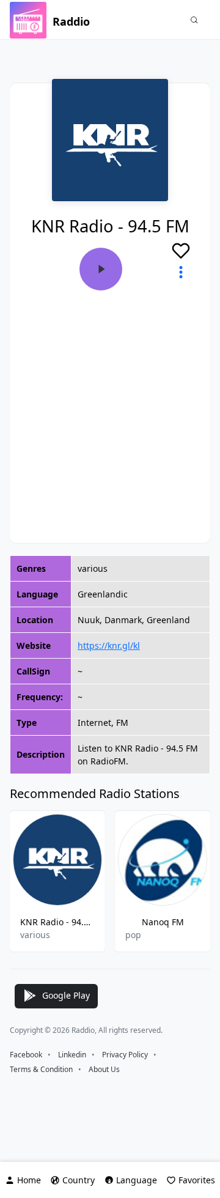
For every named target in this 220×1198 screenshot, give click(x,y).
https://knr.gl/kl (109, 645)
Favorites (196, 1180)
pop (133, 935)
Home (29, 1180)
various (35, 935)
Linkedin (72, 1054)
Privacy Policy (125, 1054)
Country (78, 1180)
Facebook (26, 1054)
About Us (104, 1069)
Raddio (71, 21)
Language (136, 1180)
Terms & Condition (41, 1069)
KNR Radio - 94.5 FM (57, 922)
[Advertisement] (110, 407)
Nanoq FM (163, 922)
